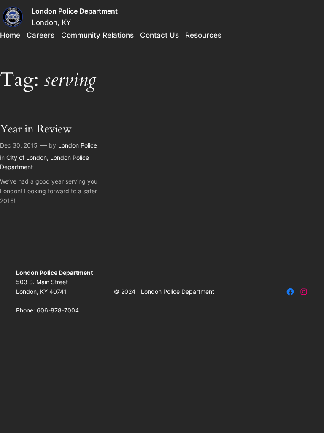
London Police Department (75, 11)
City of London (26, 157)
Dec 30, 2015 (19, 145)
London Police (77, 145)
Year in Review (36, 129)
